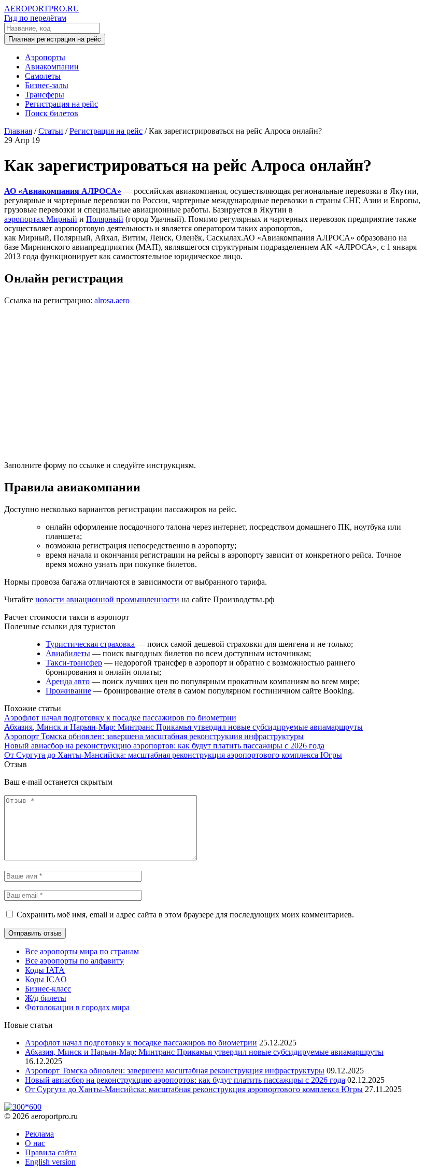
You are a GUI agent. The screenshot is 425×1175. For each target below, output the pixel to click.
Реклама (39, 1133)
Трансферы (44, 94)
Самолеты (43, 76)
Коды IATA (45, 970)
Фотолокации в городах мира (77, 1007)
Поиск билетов (51, 113)
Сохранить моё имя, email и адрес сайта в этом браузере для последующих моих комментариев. (185, 914)
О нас (35, 1143)
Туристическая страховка (90, 644)
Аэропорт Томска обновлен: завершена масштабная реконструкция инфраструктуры (154, 736)
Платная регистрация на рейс (54, 39)
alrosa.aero (112, 300)
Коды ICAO (46, 979)
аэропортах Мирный (40, 219)
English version (50, 1161)
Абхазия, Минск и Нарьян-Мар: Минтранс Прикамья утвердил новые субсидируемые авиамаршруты (183, 727)
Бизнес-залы (46, 85)
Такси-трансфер (74, 662)
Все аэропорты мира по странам (82, 951)
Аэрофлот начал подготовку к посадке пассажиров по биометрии (120, 717)
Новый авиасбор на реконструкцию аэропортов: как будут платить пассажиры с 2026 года (164, 745)
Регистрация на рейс (61, 104)
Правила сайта (51, 1152)
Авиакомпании (52, 66)
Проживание (68, 690)
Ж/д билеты (45, 998)
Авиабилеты (68, 653)
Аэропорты (45, 57)
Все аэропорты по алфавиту (74, 960)
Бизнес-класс (48, 988)
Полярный (104, 219)
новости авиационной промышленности (107, 599)
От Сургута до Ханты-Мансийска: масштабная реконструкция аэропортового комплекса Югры (173, 755)
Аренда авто (68, 681)
